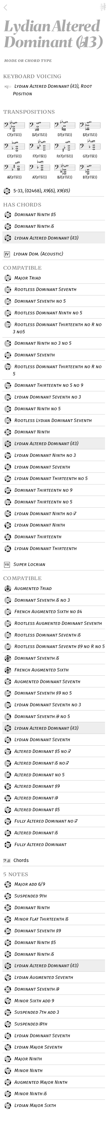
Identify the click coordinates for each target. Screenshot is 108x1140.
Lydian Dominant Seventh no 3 (47, 397)
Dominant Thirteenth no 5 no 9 (48, 385)
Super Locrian (28, 564)
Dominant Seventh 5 (36, 658)
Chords (20, 860)
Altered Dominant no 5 (38, 775)
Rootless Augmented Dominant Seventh (57, 623)
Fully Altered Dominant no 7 (45, 821)
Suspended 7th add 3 (36, 1012)
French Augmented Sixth (41, 670)
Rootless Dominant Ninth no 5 (47, 313)
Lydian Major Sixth (34, 1105)
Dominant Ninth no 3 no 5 (42, 343)
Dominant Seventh (34, 355)
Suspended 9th (30, 896)
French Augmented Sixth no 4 (47, 611)
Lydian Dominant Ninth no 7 (44, 513)
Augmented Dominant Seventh (46, 681)
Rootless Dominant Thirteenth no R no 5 (57, 370)
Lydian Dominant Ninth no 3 (44, 455)
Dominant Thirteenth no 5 (42, 502)
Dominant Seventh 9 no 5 (42, 693)
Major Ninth (27, 1059)
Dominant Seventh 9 (37, 931)
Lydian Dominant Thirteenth (45, 548)
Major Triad (27, 278)
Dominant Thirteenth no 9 (42, 490)
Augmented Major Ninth (40, 1082)
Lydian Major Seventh (37, 1047)
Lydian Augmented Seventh (43, 977)
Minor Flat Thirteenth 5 (40, 919)
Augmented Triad (32, 588)
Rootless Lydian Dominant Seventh (52, 420)
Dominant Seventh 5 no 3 (41, 600)
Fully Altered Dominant (39, 844)
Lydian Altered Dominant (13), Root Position (52, 89)
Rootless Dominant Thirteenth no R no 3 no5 (57, 328)
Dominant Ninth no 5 (37, 408)
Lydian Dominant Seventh (41, 467)
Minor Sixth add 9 (33, 1001)
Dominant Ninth (31, 432)
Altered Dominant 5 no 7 (41, 751)
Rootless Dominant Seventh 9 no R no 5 (59, 646)
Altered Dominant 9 (36, 786)
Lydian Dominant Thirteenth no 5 (50, 478)
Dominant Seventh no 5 (39, 301)
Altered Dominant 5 (36, 809)
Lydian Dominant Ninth (39, 525)
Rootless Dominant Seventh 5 (46, 635)
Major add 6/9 (29, 884)
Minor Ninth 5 (29, 1093)
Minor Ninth (28, 1070)
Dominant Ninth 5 (34, 214)
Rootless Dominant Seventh (44, 289)
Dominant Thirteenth (37, 536)
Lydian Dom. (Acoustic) (37, 254)
